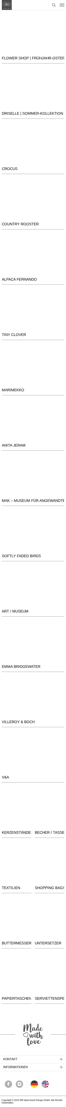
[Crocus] (33, 143)
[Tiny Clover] (33, 309)
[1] (45, 1084)
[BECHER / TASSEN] (49, 806)
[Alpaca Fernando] (33, 253)
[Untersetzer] (49, 917)
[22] (34, 1084)
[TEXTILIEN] (16, 862)
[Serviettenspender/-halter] (49, 972)
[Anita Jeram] (33, 419)
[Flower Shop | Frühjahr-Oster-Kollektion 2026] (33, 32)
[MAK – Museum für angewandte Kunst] (33, 475)
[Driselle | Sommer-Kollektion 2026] (33, 87)
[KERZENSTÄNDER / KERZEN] (16, 806)
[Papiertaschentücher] (16, 972)
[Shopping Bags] (49, 862)
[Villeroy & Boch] (33, 696)
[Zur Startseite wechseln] (7, 5)
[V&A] (33, 751)
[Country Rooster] (33, 198)
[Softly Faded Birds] (33, 530)
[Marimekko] (33, 364)
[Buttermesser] (16, 917)
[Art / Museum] (33, 585)
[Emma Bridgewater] (33, 641)
